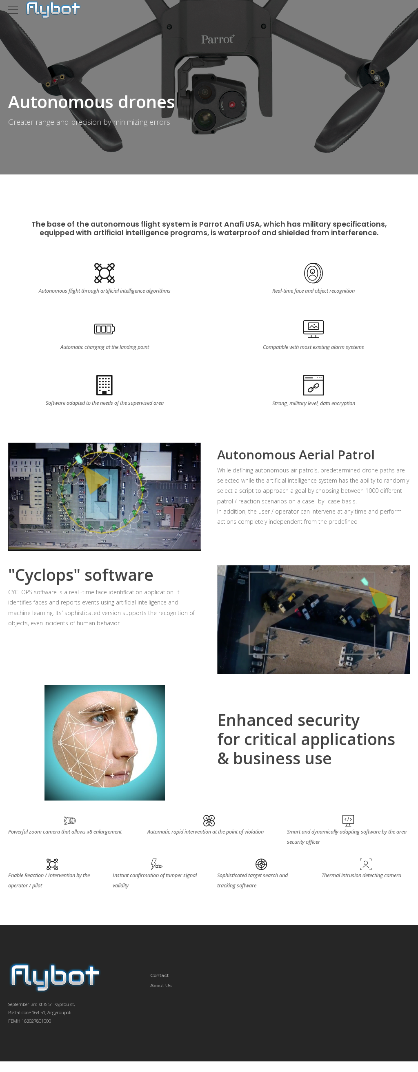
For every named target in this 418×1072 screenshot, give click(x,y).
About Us (160, 985)
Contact (159, 975)
